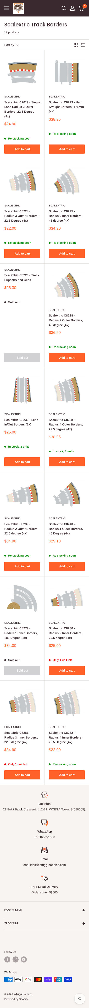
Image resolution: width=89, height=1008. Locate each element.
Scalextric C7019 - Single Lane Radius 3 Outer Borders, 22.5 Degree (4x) (22, 109)
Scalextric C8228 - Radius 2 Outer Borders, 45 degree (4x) (66, 320)
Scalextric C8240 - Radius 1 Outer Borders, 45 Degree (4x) (66, 528)
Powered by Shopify (16, 999)
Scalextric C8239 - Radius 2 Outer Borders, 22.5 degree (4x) (21, 528)
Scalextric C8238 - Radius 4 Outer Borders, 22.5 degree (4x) (66, 424)
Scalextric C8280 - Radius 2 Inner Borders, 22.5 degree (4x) (65, 633)
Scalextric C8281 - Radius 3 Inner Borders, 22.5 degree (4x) (21, 737)
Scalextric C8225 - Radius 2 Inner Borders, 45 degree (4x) (65, 215)
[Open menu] (6, 8)
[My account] (72, 8)
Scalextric (12, 96)
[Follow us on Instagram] (16, 959)
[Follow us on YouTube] (24, 959)
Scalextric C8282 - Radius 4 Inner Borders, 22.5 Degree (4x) (65, 737)
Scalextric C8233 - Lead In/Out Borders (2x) (21, 422)
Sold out (22, 357)
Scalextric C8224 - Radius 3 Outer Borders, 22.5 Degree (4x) (21, 215)
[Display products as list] (83, 45)
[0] (81, 8)
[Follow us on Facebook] (7, 959)
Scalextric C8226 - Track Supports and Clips (21, 277)
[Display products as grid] (76, 45)
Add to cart (22, 149)
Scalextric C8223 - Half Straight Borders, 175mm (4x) (66, 107)
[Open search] (64, 8)
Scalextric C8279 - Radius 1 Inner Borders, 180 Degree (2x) (21, 633)
